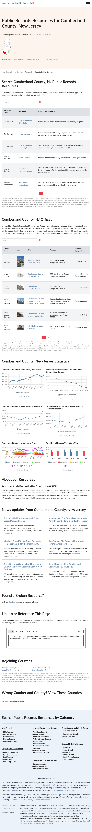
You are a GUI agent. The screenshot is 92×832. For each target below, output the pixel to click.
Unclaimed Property (40, 732)
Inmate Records (68, 755)
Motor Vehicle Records (41, 753)
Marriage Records (9, 734)
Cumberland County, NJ (41, 35)
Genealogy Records (10, 741)
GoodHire (15, 790)
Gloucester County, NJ (41, 668)
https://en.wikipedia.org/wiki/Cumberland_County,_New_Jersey (33, 59)
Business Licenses (39, 764)
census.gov (26, 396)
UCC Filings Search (9, 762)
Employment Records (70, 734)
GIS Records (7, 759)
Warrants (66, 748)
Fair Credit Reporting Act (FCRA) (42, 785)
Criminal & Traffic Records (72, 744)
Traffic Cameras (68, 759)
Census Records (38, 734)
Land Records (8, 757)
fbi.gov (26, 470)
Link (11, 631)
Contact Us (13, 602)
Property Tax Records (10, 752)
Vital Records (7, 728)
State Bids (36, 748)
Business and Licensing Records (44, 760)
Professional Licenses (40, 769)
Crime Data (67, 752)
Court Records (68, 750)
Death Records (8, 737)
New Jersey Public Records (12, 72)
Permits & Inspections (41, 737)
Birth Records (8, 732)
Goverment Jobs (69, 736)
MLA (28, 631)
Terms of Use (69, 790)
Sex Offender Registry (71, 757)
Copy (80, 631)
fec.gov (70, 470)
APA (35, 631)
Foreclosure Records (10, 755)
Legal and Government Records (44, 728)
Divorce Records (9, 739)
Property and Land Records (12, 749)
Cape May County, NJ (10, 670)
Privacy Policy (57, 790)
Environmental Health (41, 746)
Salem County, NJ (39, 670)
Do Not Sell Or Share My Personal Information (31, 800)
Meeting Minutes (39, 750)
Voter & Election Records (42, 739)
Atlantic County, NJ (9, 668)
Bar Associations (39, 744)
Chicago (19, 631)
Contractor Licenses (40, 766)
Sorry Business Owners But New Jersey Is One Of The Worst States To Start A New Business (23, 567)
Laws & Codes (38, 741)
